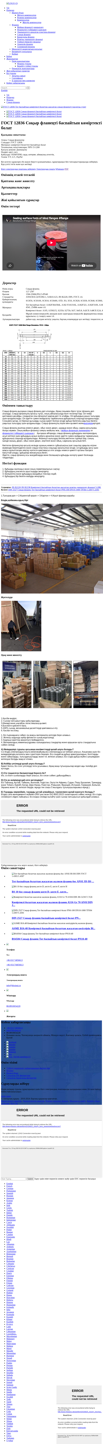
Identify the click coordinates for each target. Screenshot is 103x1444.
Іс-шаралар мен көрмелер (23, 80)
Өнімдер (10, 10)
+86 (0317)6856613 (14, 965)
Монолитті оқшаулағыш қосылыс (27, 49)
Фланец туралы (24, 63)
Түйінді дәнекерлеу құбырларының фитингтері (28, 1068)
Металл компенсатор (26, 15)
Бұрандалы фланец (25, 37)
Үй (7, 8)
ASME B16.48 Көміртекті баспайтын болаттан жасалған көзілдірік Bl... (53, 928)
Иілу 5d (13, 1103)
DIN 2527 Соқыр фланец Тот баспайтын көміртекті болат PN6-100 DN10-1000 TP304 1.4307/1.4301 (53, 490)
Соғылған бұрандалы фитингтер (21, 1078)
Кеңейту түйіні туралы (27, 66)
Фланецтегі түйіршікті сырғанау (32, 30)
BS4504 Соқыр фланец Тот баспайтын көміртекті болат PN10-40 (49, 938)
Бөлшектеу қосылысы (22, 51)
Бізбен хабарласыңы (15, 83)
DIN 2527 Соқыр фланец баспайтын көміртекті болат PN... (46, 918)
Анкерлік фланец (25, 44)
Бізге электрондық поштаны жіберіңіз (18, 169)
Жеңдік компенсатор (32, 22)
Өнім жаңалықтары (21, 61)
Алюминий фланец (26, 47)
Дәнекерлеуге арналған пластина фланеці (36, 32)
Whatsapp (60, 169)
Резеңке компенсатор (26, 17)
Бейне (9, 56)
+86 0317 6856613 (14, 960)
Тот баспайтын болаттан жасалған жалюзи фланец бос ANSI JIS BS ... (53, 881)
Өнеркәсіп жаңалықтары (23, 68)
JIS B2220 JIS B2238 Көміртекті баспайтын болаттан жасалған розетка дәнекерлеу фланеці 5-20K (56, 487)
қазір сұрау (6, 1096)
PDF (67, 169)
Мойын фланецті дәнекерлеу (30, 27)
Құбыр (15, 54)
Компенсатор (23, 20)
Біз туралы (11, 73)
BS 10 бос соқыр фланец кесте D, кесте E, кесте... (40, 891)
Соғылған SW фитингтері (18, 1075)
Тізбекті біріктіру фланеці (29, 42)
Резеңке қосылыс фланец (56, 1101)
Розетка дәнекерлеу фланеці (30, 39)
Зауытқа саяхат (18, 76)
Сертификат (17, 78)
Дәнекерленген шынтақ (33, 1101)
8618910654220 (13, 1006)
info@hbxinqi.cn (13, 985)
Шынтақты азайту (77, 1101)
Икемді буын (18, 13)
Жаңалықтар (12, 59)
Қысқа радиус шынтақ (11, 1101)
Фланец (15, 25)
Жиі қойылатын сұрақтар (18, 71)
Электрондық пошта (45, 169)
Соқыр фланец (24, 34)
